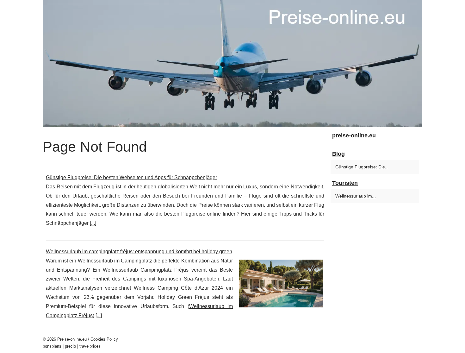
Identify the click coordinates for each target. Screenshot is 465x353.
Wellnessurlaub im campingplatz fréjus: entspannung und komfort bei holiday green (139, 251)
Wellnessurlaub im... (355, 196)
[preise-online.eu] (232, 63)
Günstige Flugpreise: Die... (362, 166)
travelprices (90, 346)
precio (70, 346)
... (93, 223)
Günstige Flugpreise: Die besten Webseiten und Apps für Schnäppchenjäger (131, 177)
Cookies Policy (104, 339)
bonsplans (52, 346)
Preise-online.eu (72, 339)
